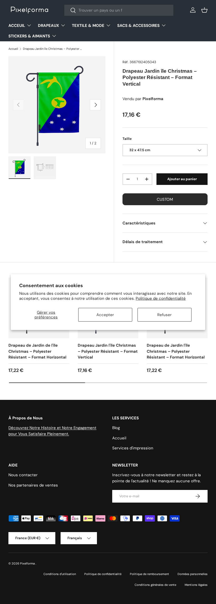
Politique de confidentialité (161, 298)
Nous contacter (23, 475)
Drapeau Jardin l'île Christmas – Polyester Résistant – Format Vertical (108, 351)
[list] (57, 105)
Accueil (13, 49)
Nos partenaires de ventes (33, 485)
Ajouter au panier (182, 179)
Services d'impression (132, 448)
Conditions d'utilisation (59, 574)
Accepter (105, 314)
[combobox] (118, 10)
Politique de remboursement (149, 574)
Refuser (164, 314)
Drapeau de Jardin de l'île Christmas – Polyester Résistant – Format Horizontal (37, 351)
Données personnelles (193, 574)
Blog (116, 427)
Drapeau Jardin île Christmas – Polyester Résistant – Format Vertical (52, 49)
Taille (127, 138)
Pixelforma (28, 563)
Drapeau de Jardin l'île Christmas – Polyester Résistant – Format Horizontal (176, 351)
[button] (204, 10)
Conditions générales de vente (155, 585)
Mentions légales (196, 585)
